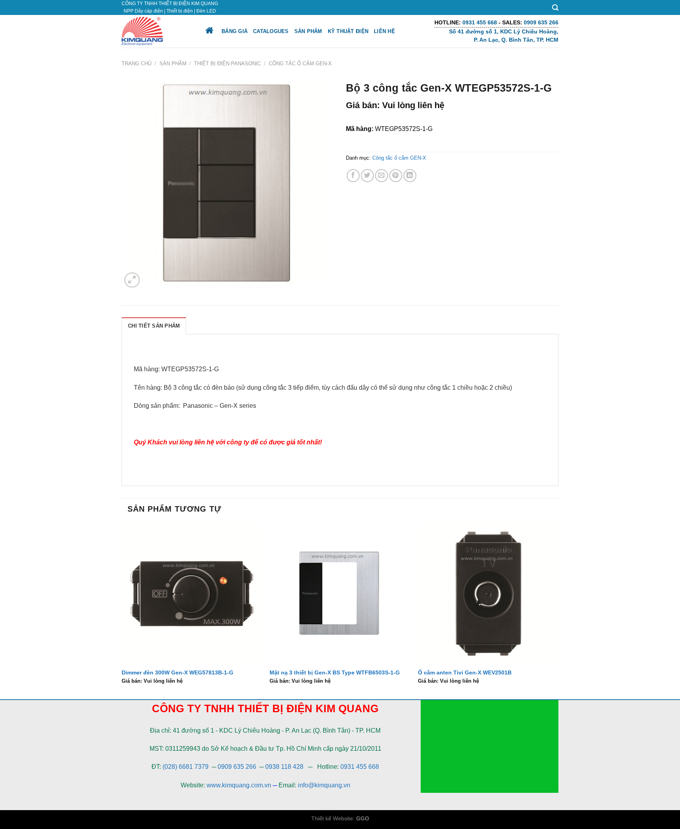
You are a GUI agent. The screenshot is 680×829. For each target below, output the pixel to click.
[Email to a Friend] (381, 175)
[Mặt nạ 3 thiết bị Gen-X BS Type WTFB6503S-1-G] (340, 593)
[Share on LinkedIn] (409, 175)
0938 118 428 (284, 766)
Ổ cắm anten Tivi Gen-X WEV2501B (465, 672)
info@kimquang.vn (324, 785)
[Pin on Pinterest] (395, 175)
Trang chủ (137, 63)
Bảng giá (235, 31)
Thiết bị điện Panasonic (227, 63)
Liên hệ (384, 31)
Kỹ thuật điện (348, 31)
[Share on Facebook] (353, 175)
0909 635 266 (237, 766)
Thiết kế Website (332, 818)
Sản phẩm (308, 31)
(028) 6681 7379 (186, 766)
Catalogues (271, 31)
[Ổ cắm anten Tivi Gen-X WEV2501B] (488, 593)
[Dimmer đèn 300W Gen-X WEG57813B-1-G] (192, 593)
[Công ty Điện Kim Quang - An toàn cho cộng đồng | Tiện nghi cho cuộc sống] (156, 31)
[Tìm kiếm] (555, 7)
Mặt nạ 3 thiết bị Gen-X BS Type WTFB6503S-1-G (335, 672)
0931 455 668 (359, 766)
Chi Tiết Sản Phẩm (154, 326)
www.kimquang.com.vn (239, 785)
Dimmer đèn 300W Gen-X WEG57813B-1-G (177, 672)
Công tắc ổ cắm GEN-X (300, 63)
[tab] (154, 325)
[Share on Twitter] (367, 175)
